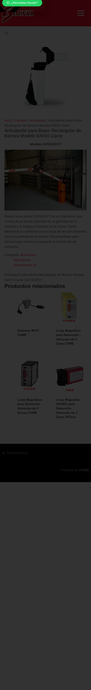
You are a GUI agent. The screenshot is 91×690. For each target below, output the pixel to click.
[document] (45, 345)
